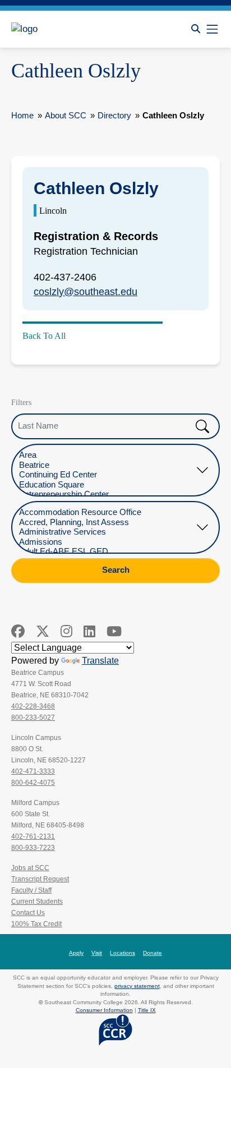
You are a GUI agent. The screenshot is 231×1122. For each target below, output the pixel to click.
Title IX (147, 1010)
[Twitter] (42, 631)
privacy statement (137, 986)
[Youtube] (114, 631)
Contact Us (28, 913)
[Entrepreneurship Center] (107, 494)
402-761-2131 (33, 836)
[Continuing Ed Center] (107, 475)
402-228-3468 (33, 706)
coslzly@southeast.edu (85, 291)
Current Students (37, 901)
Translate (100, 660)
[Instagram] (66, 631)
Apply (76, 953)
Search (116, 569)
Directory (114, 115)
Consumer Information (104, 1010)
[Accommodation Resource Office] (107, 512)
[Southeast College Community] (61, 29)
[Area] (107, 455)
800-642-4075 (33, 783)
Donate (152, 953)
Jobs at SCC (30, 868)
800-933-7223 (33, 848)
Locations (122, 953)
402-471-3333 (33, 771)
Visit (96, 953)
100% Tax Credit (36, 924)
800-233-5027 (33, 717)
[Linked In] (89, 631)
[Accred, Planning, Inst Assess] (107, 522)
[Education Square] (107, 485)
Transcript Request (40, 879)
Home (22, 115)
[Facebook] (18, 631)
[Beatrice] (107, 465)
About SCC (65, 115)
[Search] (195, 29)
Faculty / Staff (31, 890)
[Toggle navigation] (212, 28)
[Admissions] (107, 542)
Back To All (44, 336)
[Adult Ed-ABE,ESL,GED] (107, 552)
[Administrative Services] (107, 532)
